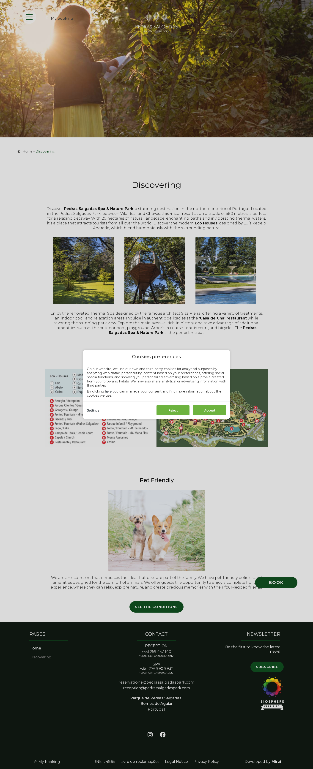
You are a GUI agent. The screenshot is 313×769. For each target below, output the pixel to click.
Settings (93, 410)
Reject (173, 410)
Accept (209, 410)
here (108, 391)
